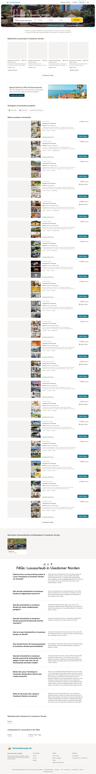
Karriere (34, 755)
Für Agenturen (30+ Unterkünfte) (79, 758)
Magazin (35, 760)
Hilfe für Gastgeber (57, 758)
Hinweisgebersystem (48, 771)
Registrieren (82, 2)
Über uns (35, 758)
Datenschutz (67, 769)
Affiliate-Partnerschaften (58, 762)
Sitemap (81, 769)
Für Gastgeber (75, 755)
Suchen (76, 20)
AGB (62, 769)
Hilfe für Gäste (56, 755)
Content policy (75, 769)
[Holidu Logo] (13, 2)
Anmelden (74, 2)
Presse (54, 760)
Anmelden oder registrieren (16, 95)
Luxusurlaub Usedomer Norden (75, 25)
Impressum (57, 769)
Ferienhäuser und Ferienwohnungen (56, 25)
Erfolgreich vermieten (65, 2)
